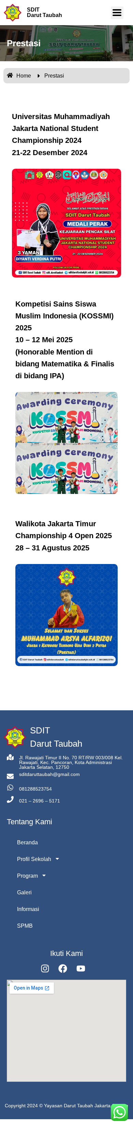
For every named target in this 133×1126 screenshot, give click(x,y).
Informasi (28, 909)
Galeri (24, 892)
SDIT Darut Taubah (44, 12)
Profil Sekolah (34, 859)
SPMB (25, 926)
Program (27, 876)
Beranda (27, 842)
